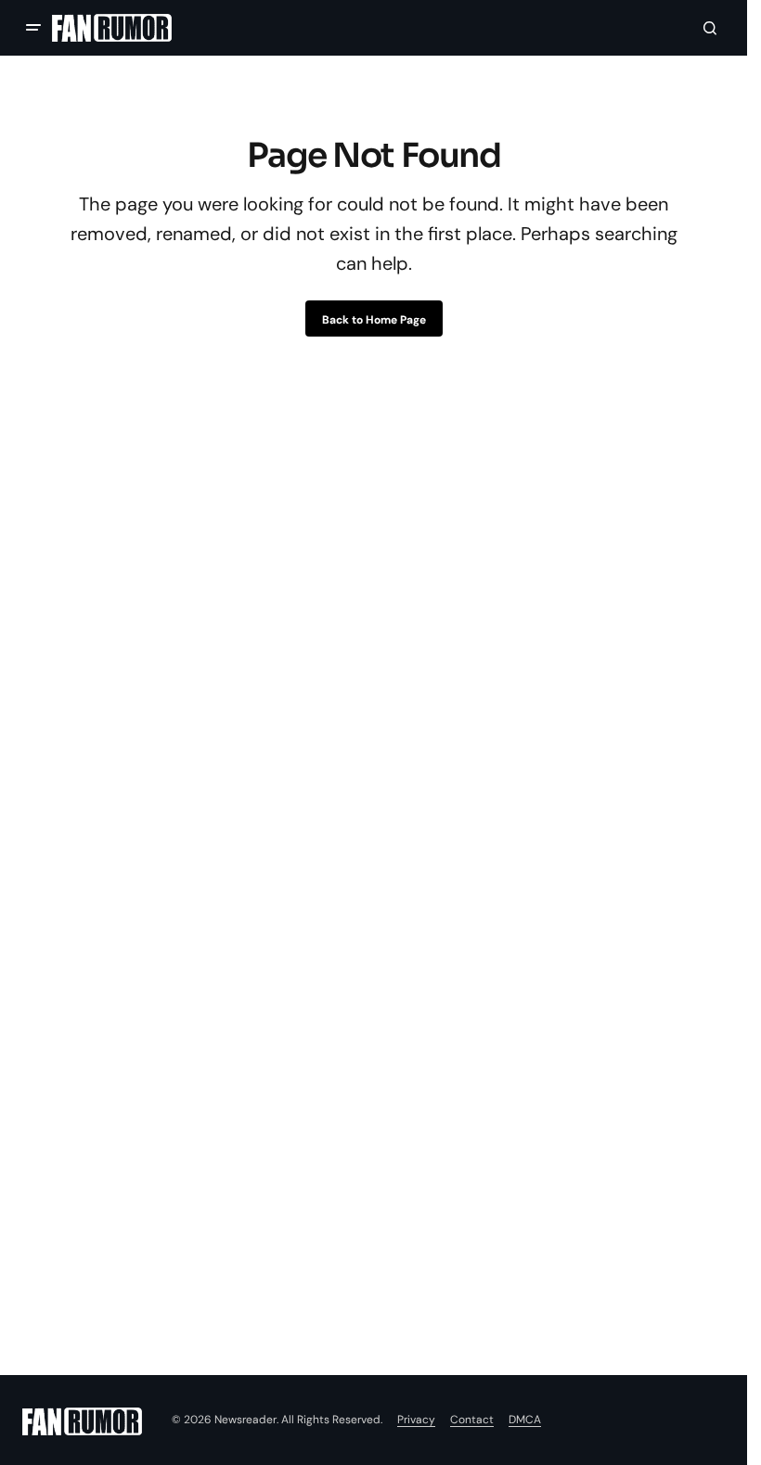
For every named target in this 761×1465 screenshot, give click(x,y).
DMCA (525, 1419)
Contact (472, 1419)
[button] (33, 28)
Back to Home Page (374, 319)
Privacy (416, 1419)
